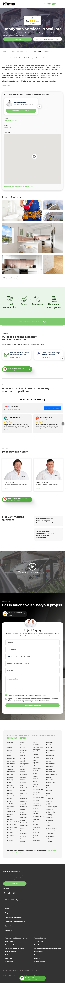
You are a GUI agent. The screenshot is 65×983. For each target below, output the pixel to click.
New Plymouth (10, 951)
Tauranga (8, 958)
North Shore (38, 951)
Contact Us (17, 39)
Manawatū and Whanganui (14, 948)
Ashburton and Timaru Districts (16, 938)
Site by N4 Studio (8, 978)
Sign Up (15, 883)
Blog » (7, 913)
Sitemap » (8, 930)
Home (4, 58)
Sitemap (37, 970)
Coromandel (9, 945)
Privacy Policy (41, 695)
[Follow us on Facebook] (4, 892)
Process (11, 51)
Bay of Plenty (10, 941)
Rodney (7, 955)
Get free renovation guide (47, 39)
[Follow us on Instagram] (9, 892)
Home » (7, 908)
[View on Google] (6, 418)
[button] (60, 4)
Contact (46, 51)
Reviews (28, 51)
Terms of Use (30, 970)
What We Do (24, 58)
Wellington (9, 961)
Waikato (16, 58)
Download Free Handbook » (15, 921)
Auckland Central (40, 938)
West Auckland (39, 961)
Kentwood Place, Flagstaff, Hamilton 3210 (18, 186)
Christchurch (38, 941)
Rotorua (37, 955)
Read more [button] (8, 430)
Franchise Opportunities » (14, 917)
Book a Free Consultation (21, 111)
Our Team (37, 51)
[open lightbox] (22, 210)
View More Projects (10, 278)
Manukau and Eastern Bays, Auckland (47, 948)
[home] (9, 4)
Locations (10, 58)
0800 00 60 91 (10, 120)
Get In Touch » (10, 926)
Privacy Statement (19, 970)
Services (20, 51)
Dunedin (37, 945)
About (4, 51)
